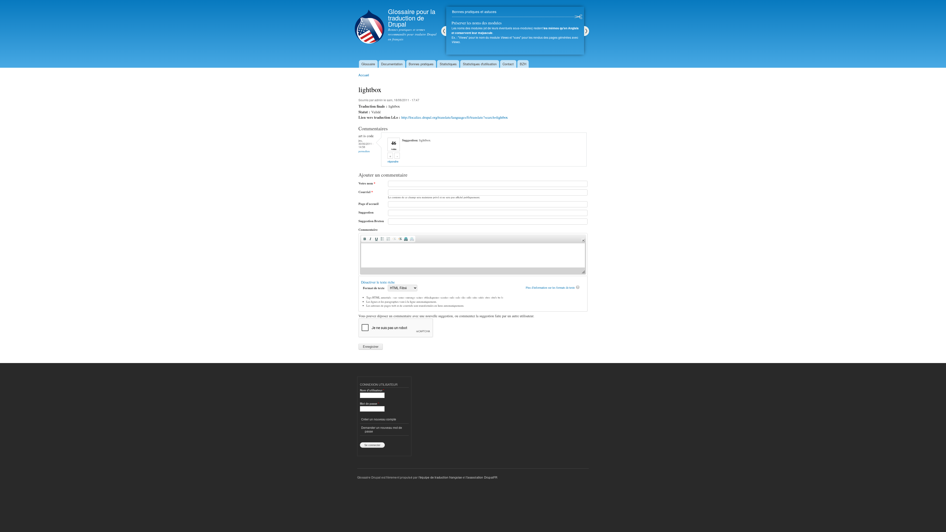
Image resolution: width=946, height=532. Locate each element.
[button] (365, 239)
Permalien (364, 151)
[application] (473, 254)
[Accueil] (369, 22)
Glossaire (368, 64)
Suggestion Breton (371, 220)
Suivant (586, 31)
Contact (508, 64)
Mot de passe (369, 403)
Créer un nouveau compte (378, 419)
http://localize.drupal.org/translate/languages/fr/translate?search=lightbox (454, 117)
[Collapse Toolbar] (583, 240)
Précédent (443, 31)
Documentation (392, 64)
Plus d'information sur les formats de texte (550, 287)
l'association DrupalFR (481, 477)
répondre (393, 161)
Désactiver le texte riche (378, 282)
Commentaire (368, 229)
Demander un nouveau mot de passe (381, 429)
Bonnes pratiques (421, 64)
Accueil (363, 75)
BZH (523, 64)
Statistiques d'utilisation (480, 64)
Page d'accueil (368, 203)
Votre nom (366, 183)
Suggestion (365, 212)
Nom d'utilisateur (372, 390)
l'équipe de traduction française (440, 477)
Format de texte (374, 287)
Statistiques (448, 64)
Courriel (365, 191)
